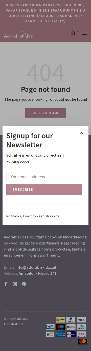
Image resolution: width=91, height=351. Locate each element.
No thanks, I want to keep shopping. (33, 216)
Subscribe (23, 189)
